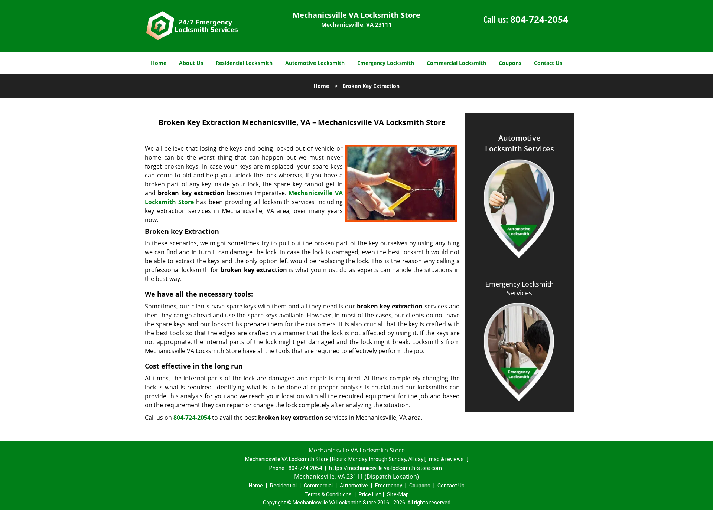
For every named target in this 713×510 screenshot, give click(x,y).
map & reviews (447, 459)
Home (158, 62)
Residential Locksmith (244, 62)
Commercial (318, 485)
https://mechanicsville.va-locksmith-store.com (385, 468)
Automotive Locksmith (315, 62)
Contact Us (548, 62)
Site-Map (398, 494)
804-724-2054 (539, 19)
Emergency (388, 485)
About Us (191, 62)
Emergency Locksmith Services (519, 288)
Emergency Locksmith (385, 62)
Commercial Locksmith (456, 62)
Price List (370, 494)
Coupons (510, 62)
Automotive (354, 485)
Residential (283, 485)
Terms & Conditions (328, 494)
